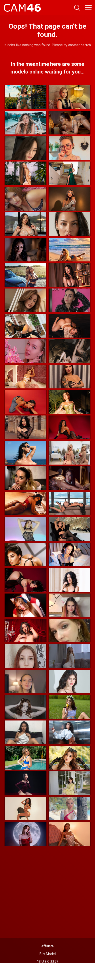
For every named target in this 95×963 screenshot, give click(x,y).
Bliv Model (47, 954)
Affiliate (47, 946)
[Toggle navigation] (88, 7)
